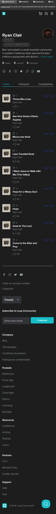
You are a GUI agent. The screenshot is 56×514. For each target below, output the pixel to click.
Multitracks (8, 373)
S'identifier (7, 288)
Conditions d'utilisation (14, 353)
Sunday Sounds (10, 473)
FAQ (4, 494)
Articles (6, 432)
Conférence (8, 425)
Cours (5, 444)
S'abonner (42, 320)
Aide (4, 487)
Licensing (7, 405)
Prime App (7, 380)
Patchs (5, 399)
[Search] (46, 13)
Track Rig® (8, 392)
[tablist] (28, 84)
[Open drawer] (52, 13)
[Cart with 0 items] (40, 13)
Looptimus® (8, 386)
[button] (4, 71)
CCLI (5, 461)
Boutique (6, 411)
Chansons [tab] (24, 84)
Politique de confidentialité (16, 359)
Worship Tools (9, 467)
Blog (4, 340)
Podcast (6, 438)
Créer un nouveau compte (16, 283)
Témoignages (9, 346)
